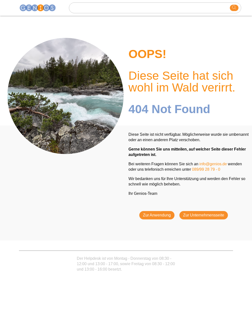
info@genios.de (213, 164)
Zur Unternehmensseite (203, 215)
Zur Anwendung (157, 215)
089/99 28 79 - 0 (206, 169)
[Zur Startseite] (41, 7)
